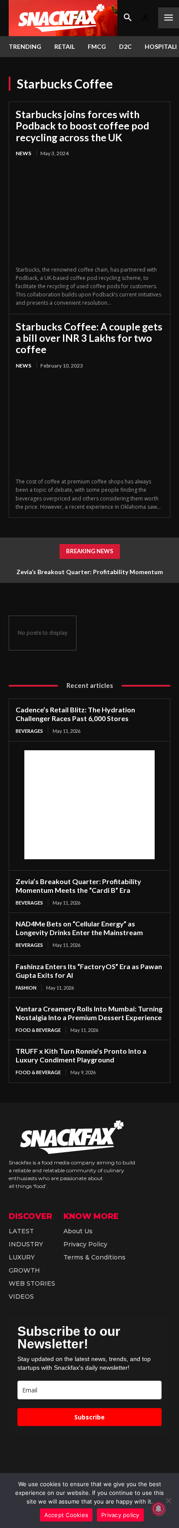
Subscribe (89, 1417)
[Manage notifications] (159, 1509)
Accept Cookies (66, 1514)
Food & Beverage (38, 1030)
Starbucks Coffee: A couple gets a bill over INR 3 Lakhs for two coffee (89, 338)
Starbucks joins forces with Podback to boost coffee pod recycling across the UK (82, 125)
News (23, 153)
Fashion (26, 987)
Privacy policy (120, 1514)
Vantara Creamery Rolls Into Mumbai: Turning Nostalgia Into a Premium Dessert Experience (89, 1012)
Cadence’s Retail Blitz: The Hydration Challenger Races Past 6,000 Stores (75, 713)
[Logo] (63, 18)
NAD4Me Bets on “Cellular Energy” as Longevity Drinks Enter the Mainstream (79, 927)
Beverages (29, 731)
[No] (168, 1500)
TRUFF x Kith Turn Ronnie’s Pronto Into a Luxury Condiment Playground (81, 1055)
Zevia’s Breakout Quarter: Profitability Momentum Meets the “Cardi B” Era (78, 885)
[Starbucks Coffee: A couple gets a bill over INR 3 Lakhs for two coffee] (89, 424)
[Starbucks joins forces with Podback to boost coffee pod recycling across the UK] (89, 212)
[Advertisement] (89, 804)
